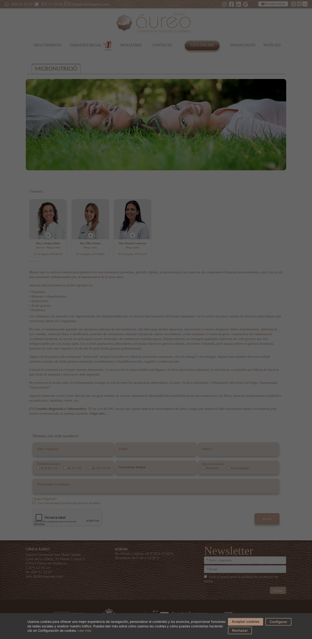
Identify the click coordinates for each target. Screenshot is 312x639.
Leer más (84, 630)
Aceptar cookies (245, 621)
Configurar (278, 622)
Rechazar (240, 630)
